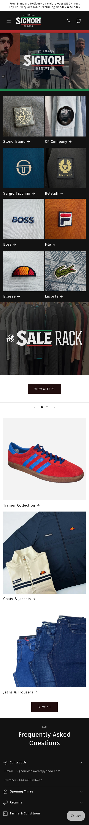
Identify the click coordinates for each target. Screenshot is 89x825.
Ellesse (9, 296)
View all (44, 707)
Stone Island (14, 141)
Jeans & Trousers (18, 692)
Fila (48, 244)
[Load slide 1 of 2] (41, 407)
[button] (8, 20)
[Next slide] (54, 407)
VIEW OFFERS (44, 388)
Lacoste (51, 296)
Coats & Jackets (17, 599)
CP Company (56, 141)
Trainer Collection (19, 505)
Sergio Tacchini (16, 193)
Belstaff (52, 193)
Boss (7, 244)
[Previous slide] (34, 407)
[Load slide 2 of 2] (47, 407)
